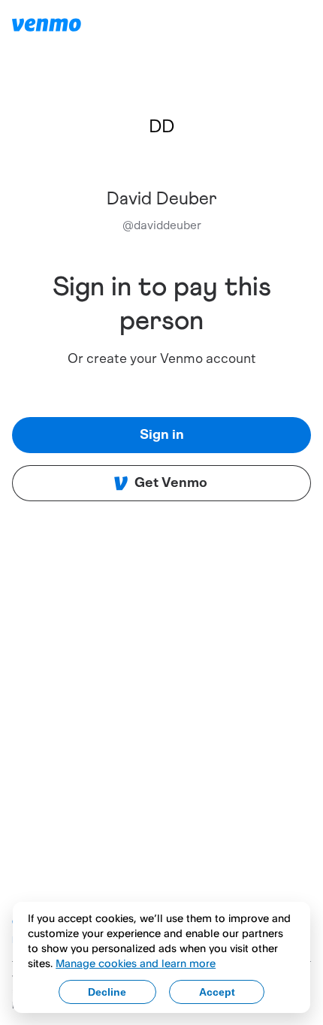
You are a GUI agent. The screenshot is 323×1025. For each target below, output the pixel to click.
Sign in (162, 435)
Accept (217, 992)
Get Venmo (170, 483)
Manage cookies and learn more (136, 963)
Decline (107, 992)
